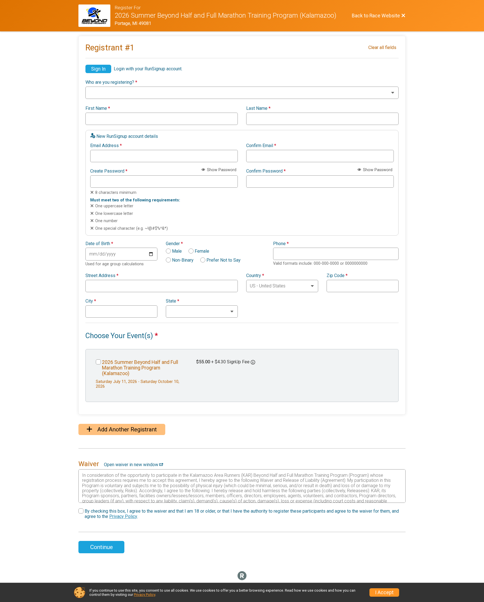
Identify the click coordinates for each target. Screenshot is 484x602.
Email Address (106, 145)
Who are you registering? (111, 82)
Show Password (221, 170)
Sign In (98, 69)
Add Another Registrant (126, 429)
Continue (101, 547)
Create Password (108, 171)
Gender (174, 243)
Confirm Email (261, 145)
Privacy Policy (123, 516)
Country (255, 275)
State (172, 301)
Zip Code (337, 275)
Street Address (101, 275)
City (90, 301)
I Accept (384, 592)
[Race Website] (96, 15)
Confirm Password (266, 171)
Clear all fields (382, 47)
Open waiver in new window (131, 464)
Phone (281, 243)
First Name (97, 108)
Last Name (258, 108)
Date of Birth (99, 243)
